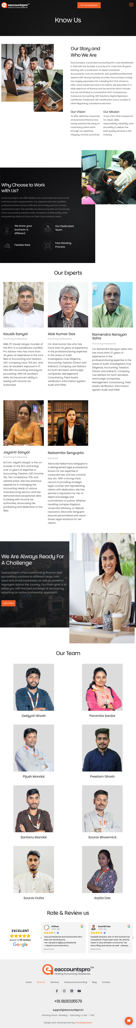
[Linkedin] (72, 991)
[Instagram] (64, 991)
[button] (108, 177)
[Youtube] (79, 991)
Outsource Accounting (75, 982)
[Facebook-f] (57, 991)
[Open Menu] (131, 4)
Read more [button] (49, 949)
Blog (94, 982)
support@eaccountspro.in (68, 1010)
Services (55, 982)
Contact (106, 982)
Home (29, 982)
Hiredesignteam (83, 1022)
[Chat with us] (129, 1021)
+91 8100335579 (68, 1001)
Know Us (41, 982)
